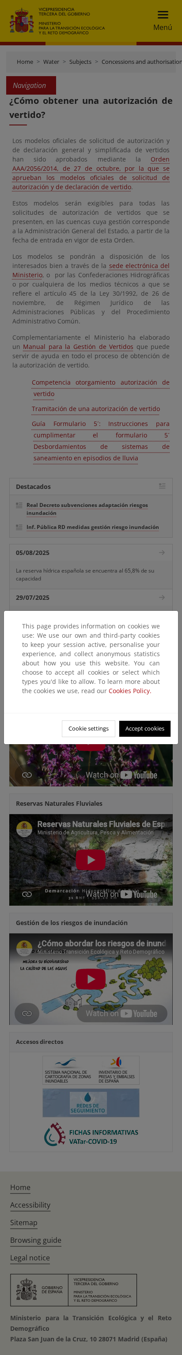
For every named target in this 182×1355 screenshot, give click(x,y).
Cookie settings (88, 728)
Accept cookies (144, 728)
